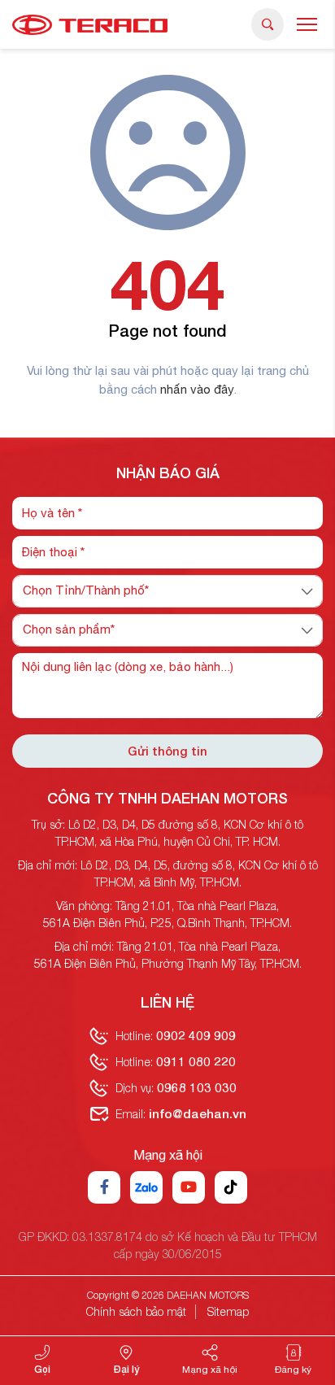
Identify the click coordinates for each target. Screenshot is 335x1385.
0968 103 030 (197, 1087)
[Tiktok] (231, 1187)
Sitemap (228, 1311)
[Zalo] (146, 1187)
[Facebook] (104, 1187)
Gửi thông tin (167, 750)
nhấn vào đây (196, 389)
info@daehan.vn (197, 1113)
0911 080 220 (196, 1061)
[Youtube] (188, 1187)
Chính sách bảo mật (136, 1311)
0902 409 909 (196, 1035)
